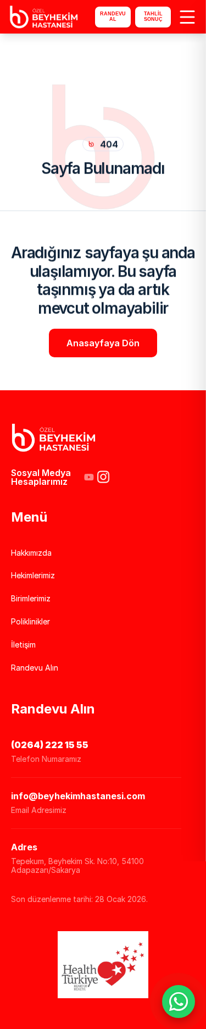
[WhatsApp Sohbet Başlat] (178, 1001)
